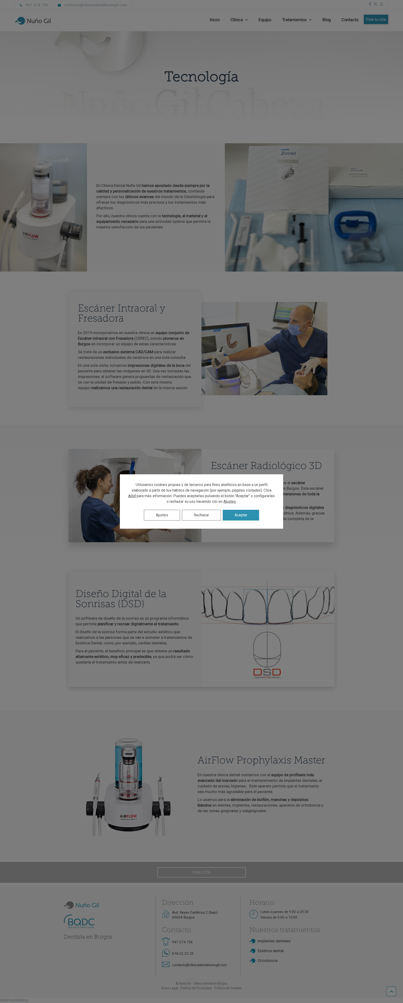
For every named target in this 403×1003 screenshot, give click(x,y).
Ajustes (229, 501)
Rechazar (201, 515)
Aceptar (241, 515)
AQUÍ (132, 496)
